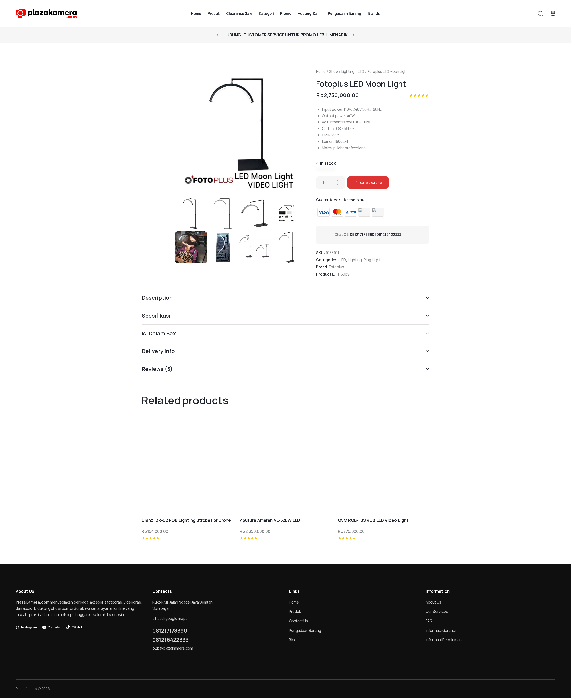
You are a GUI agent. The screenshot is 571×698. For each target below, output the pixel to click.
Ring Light (372, 259)
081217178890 (362, 234)
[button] (217, 34)
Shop (333, 71)
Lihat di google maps (170, 618)
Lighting (347, 71)
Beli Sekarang (371, 182)
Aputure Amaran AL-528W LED (270, 520)
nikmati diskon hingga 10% (320, 35)
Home (321, 71)
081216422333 (389, 234)
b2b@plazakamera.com (172, 648)
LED (361, 71)
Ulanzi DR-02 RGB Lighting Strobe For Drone (186, 520)
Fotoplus (336, 267)
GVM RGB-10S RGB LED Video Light (373, 520)
